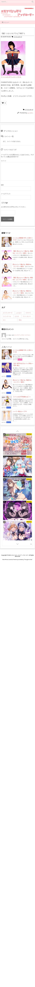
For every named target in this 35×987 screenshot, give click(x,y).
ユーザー (30, 113)
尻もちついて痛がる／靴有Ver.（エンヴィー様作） (22, 381)
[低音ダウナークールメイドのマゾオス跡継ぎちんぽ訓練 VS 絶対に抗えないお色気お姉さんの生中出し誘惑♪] (17, 534)
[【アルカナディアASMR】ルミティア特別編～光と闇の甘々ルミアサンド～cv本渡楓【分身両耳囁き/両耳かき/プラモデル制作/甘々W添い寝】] (17, 444)
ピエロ (17, 316)
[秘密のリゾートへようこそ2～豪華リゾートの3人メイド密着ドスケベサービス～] (17, 467)
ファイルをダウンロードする (11, 77)
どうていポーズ (18, 37)
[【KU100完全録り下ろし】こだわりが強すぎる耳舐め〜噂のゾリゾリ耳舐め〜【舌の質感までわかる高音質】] (17, 512)
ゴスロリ (28, 313)
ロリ (4, 320)
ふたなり (19, 313)
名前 (2, 185)
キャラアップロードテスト (22, 335)
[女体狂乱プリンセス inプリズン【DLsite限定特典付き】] (17, 489)
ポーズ (8, 376)
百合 (20, 320)
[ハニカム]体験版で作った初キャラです (23, 351)
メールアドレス (5, 194)
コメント (3, 161)
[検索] (32, 1)
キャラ (20, 359)
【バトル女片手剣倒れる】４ (22, 397)
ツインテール (7, 316)
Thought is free (28, 559)
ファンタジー (27, 316)
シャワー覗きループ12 (20, 411)
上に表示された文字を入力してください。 (14, 207)
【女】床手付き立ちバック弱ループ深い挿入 (23, 364)
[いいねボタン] (2, 103)
